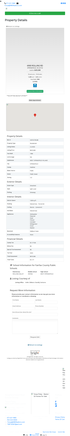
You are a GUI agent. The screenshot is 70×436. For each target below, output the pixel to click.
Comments (15, 318)
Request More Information (35, 91)
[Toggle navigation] (67, 9)
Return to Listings (13, 26)
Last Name (38, 300)
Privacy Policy (60, 417)
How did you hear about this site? (22, 312)
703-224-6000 (12, 420)
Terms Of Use (60, 419)
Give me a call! (35, 13)
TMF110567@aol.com (14, 424)
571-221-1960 (10, 3)
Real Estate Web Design (49, 432)
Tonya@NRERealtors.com (13, 5)
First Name (15, 300)
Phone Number (39, 306)
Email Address (16, 306)
